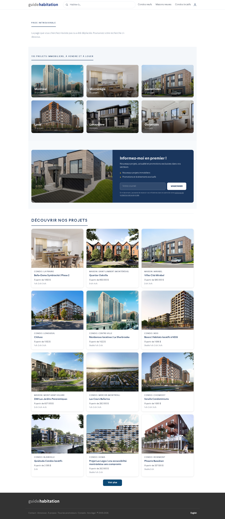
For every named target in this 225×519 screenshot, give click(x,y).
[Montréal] (57, 81)
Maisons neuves (163, 5)
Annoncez (42, 513)
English (194, 513)
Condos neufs (145, 5)
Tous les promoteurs (67, 513)
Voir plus (112, 483)
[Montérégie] (112, 81)
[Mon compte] (195, 4)
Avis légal (91, 513)
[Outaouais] (168, 116)
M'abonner (177, 186)
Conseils (82, 513)
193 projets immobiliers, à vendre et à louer (62, 56)
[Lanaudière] (112, 116)
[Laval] (57, 116)
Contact (32, 513)
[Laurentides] (168, 81)
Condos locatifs (183, 5)
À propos (52, 513)
